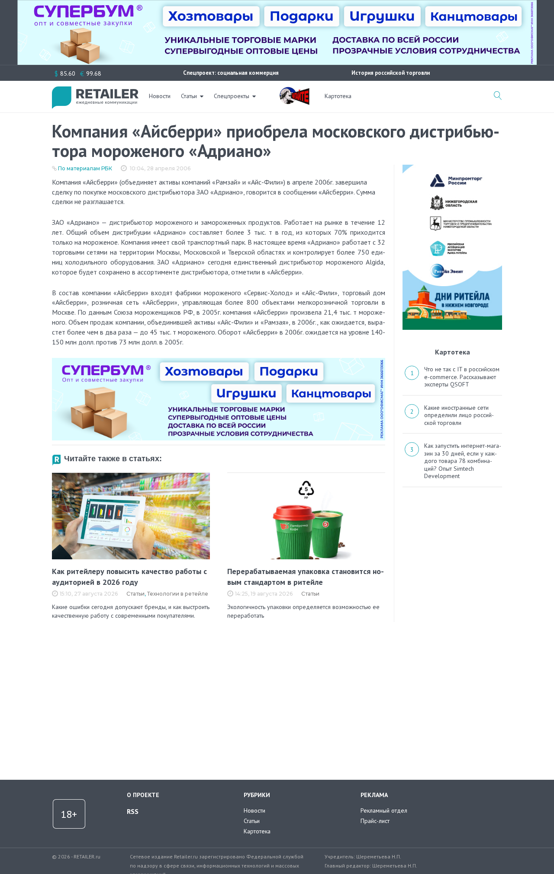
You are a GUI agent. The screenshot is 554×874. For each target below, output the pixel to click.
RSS (132, 811)
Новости (160, 96)
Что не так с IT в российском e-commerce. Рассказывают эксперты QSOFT (461, 376)
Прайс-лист (375, 821)
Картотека (338, 96)
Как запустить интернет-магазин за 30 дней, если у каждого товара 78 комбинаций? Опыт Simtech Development (462, 461)
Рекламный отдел (384, 810)
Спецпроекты (231, 96)
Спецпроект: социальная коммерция (231, 73)
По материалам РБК (85, 168)
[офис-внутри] (218, 361)
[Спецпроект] (294, 91)
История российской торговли (390, 73)
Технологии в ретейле (177, 593)
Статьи (189, 96)
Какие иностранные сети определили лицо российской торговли (459, 415)
